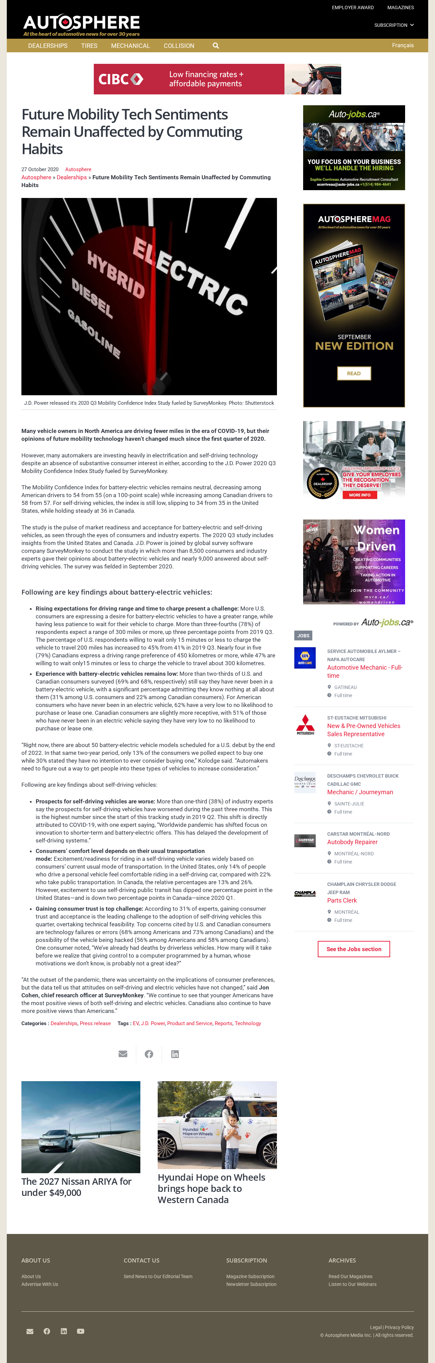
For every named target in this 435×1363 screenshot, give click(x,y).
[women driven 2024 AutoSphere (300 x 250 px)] (354, 602)
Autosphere (78, 169)
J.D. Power (153, 1023)
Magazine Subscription (250, 1276)
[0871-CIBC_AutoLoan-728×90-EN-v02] (217, 92)
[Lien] (354, 624)
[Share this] (149, 1054)
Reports (223, 1023)
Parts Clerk (342, 900)
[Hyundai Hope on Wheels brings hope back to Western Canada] (217, 1125)
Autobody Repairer (352, 842)
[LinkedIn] (63, 1331)
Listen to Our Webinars (353, 1284)
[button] (412, 25)
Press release (95, 1023)
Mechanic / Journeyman (360, 792)
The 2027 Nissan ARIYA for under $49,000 (76, 1187)
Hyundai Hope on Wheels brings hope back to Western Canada (211, 1188)
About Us (31, 1276)
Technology (248, 1023)
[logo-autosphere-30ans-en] (81, 25)
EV (136, 1023)
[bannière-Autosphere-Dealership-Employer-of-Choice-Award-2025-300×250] (354, 504)
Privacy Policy (399, 1327)
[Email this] (123, 1054)
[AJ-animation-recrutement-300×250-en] (354, 188)
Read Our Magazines (350, 1276)
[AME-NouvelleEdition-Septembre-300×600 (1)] (354, 405)
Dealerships (72, 177)
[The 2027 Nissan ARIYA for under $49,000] (81, 1127)
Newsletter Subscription (251, 1284)
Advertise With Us (39, 1284)
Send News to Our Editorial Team (158, 1276)
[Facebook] (46, 1331)
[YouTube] (80, 1331)
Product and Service (189, 1023)
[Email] (29, 1331)
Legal (376, 1327)
